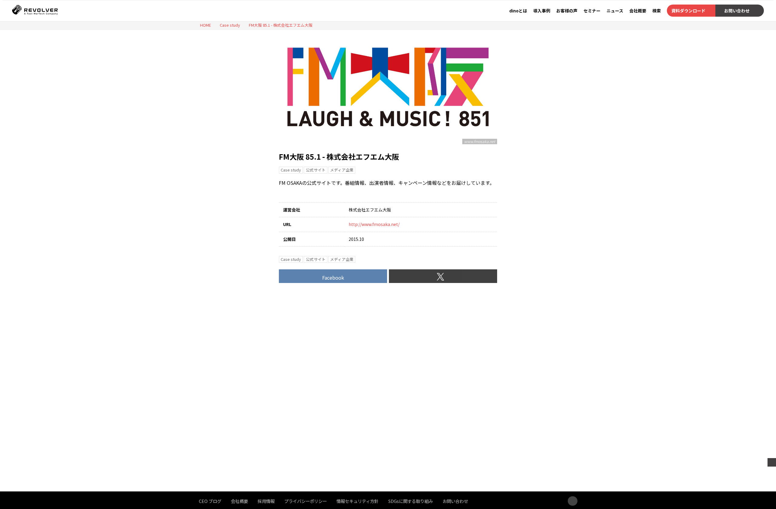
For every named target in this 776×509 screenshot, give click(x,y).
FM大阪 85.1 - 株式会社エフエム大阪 (339, 156)
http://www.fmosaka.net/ (374, 224)
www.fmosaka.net (479, 141)
